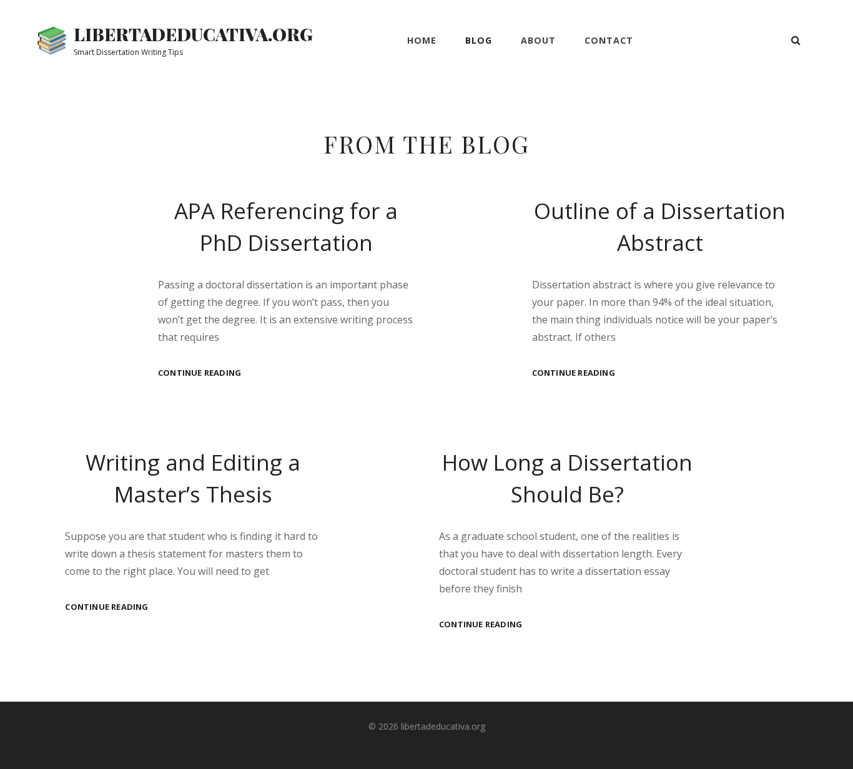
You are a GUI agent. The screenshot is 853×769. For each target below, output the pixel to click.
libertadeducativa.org (193, 34)
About (538, 40)
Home (421, 40)
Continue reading (199, 373)
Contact (608, 40)
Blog (478, 40)
